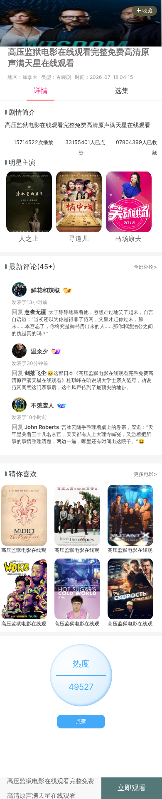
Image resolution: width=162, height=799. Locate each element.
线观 (139, 125)
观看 (57, 125)
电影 (34, 125)
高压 (11, 125)
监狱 (22, 125)
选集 (122, 90)
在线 (46, 125)
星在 (127, 125)
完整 (69, 125)
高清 (92, 125)
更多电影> (145, 474)
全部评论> (145, 267)
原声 (104, 125)
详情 (41, 90)
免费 (80, 125)
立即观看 (132, 788)
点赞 (81, 721)
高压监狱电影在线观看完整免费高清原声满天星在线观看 (23, 550)
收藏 (147, 10)
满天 (115, 125)
